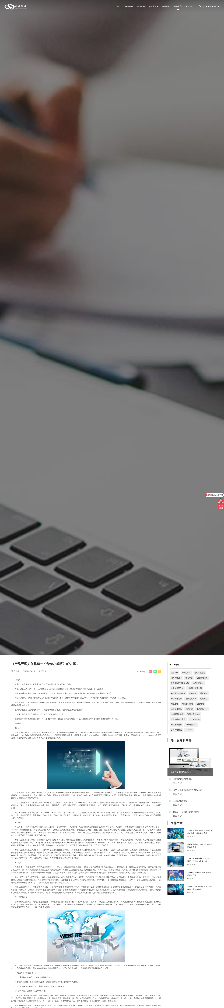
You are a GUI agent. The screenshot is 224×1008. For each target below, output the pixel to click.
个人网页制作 (194, 719)
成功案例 (141, 6)
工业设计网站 (176, 709)
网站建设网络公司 (178, 693)
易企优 (16, 671)
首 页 (119, 6)
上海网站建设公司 (194, 688)
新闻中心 (178, 6)
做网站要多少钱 (193, 714)
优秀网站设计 (198, 683)
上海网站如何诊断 (180, 801)
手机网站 (203, 693)
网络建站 (174, 704)
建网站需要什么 (177, 688)
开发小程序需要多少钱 (180, 683)
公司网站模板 (176, 730)
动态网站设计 (176, 678)
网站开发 (192, 693)
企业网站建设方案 (178, 719)
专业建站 (200, 704)
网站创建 (189, 709)
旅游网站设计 (202, 709)
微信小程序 (153, 6)
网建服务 (129, 6)
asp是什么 (186, 673)
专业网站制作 (202, 678)
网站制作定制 (199, 673)
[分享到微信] (155, 671)
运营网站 (203, 699)
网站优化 (166, 6)
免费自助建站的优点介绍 (181, 772)
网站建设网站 (187, 704)
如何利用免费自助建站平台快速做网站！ (188, 790)
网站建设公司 (176, 725)
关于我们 (189, 6)
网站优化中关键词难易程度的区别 (186, 812)
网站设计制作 (176, 699)
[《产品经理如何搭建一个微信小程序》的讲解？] (150, 671)
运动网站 (174, 673)
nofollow (189, 730)
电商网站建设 (191, 699)
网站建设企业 (191, 725)
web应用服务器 (177, 714)
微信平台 (189, 678)
